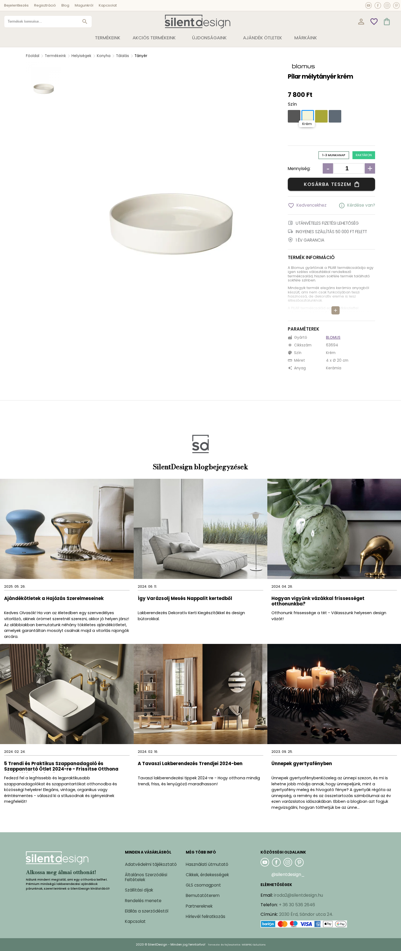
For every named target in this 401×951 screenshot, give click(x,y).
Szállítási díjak (139, 890)
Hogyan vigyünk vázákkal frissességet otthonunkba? (317, 601)
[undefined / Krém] (307, 116)
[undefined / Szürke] (335, 116)
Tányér (140, 55)
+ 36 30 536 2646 (297, 905)
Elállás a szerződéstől (146, 911)
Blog (65, 5)
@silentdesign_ (288, 874)
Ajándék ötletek (262, 37)
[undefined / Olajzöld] (321, 116)
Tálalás (122, 55)
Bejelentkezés (16, 5)
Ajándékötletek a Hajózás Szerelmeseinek (54, 599)
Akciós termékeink (154, 37)
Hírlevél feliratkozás (205, 916)
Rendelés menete (143, 901)
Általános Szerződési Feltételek (146, 877)
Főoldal (32, 55)
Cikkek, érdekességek (207, 875)
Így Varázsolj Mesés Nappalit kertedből (185, 599)
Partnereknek (199, 906)
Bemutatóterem (203, 895)
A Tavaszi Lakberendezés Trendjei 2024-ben (190, 764)
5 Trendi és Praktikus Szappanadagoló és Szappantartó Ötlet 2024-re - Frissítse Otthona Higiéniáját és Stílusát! (61, 766)
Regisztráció (45, 5)
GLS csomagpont (203, 885)
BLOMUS (333, 337)
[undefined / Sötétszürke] (294, 116)
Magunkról (84, 5)
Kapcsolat (108, 5)
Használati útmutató (207, 864)
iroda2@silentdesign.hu (298, 895)
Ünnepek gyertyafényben (301, 764)
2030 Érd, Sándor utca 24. (306, 914)
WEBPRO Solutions (253, 944)
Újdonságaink (209, 37)
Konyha (103, 55)
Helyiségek (81, 55)
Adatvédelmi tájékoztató (151, 864)
